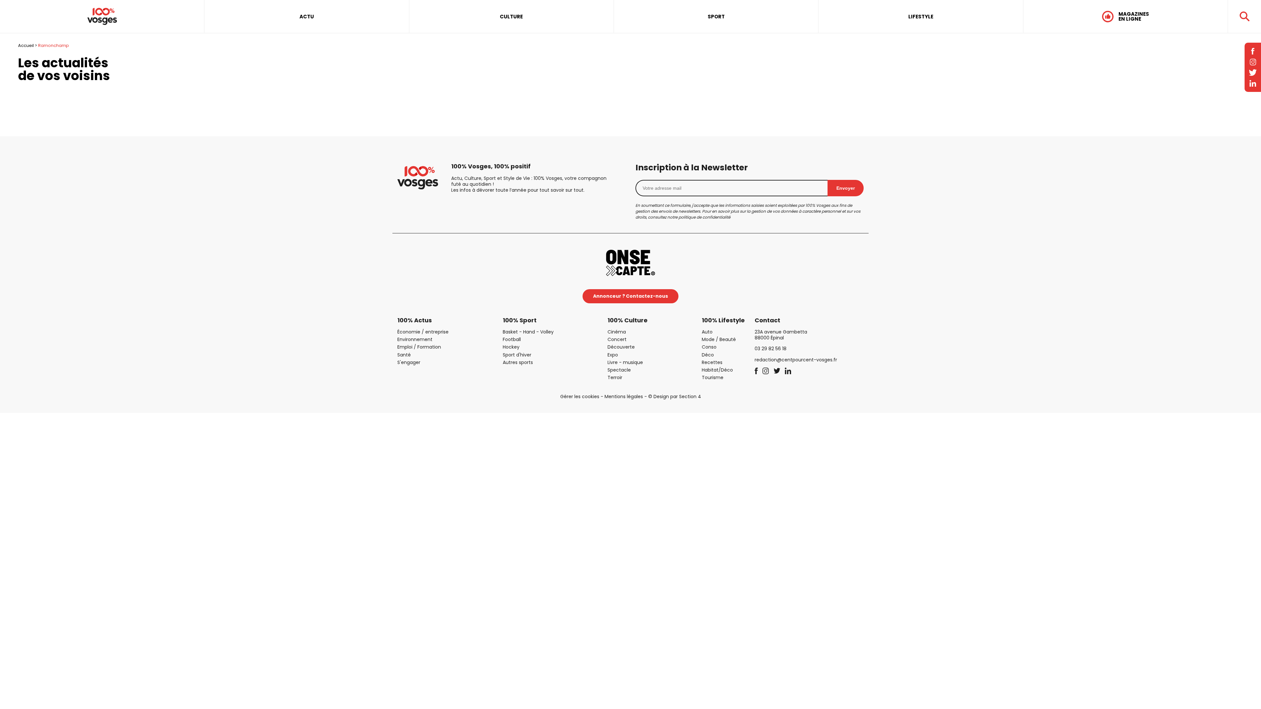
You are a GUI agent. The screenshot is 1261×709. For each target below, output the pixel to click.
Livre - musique (625, 362)
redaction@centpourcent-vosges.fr (796, 359)
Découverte (621, 347)
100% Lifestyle (723, 320)
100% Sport (520, 320)
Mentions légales (624, 396)
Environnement (414, 339)
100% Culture (628, 320)
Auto (707, 332)
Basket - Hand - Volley (528, 332)
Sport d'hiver (517, 355)
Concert (617, 339)
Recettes (712, 362)
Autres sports (518, 362)
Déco (708, 355)
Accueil (26, 45)
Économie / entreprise (423, 332)
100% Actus (414, 320)
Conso (709, 347)
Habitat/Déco (717, 370)
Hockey (511, 347)
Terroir (615, 377)
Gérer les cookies (579, 396)
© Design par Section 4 (674, 396)
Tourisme (712, 377)
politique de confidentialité (704, 217)
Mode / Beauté (719, 339)
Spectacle (619, 370)
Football (512, 339)
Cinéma (617, 332)
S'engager (408, 362)
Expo (613, 355)
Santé (404, 355)
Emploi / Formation (419, 347)
